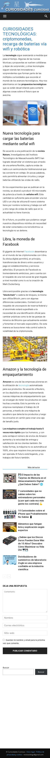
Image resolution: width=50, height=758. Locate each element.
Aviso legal (31, 752)
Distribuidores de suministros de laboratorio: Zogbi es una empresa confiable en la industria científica (32, 563)
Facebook (29, 251)
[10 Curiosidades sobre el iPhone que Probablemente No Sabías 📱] (10, 514)
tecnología (24, 385)
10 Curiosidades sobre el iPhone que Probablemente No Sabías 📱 (32, 513)
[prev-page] (4, 576)
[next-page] (9, 576)
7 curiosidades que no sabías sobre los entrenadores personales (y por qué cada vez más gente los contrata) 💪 (31, 497)
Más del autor (34, 467)
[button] (4, 16)
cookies (19, 754)
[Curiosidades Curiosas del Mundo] (25, 6)
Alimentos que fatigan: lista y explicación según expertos (31, 527)
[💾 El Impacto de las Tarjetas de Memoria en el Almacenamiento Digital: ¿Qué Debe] (10, 478)
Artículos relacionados (14, 467)
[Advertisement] (25, 706)
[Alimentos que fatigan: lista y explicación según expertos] (10, 527)
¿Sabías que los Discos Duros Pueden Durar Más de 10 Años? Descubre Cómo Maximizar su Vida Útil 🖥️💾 (31, 543)
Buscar (6, 667)
